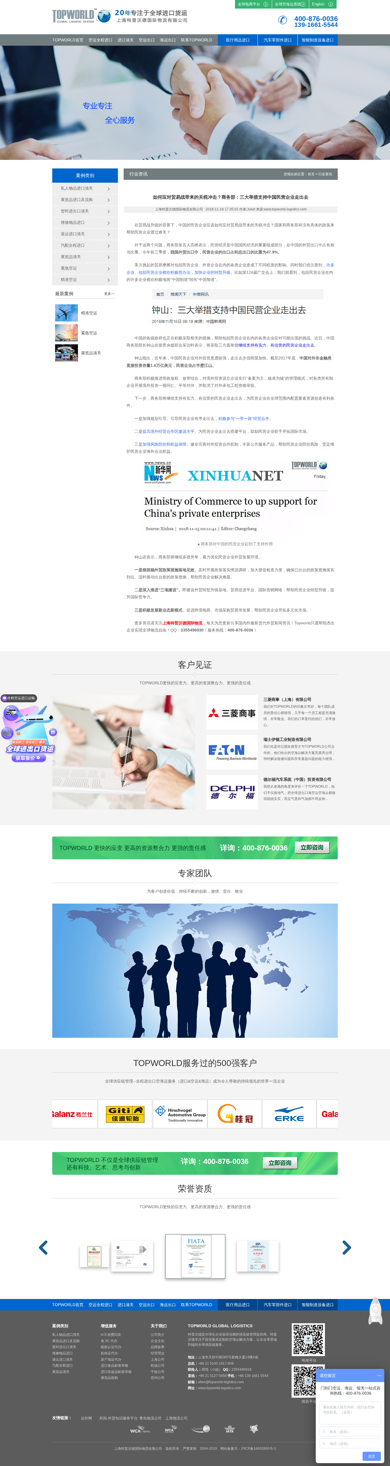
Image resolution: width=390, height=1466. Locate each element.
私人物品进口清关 (66, 1335)
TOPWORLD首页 (67, 40)
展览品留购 (109, 1378)
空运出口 (147, 40)
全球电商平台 (249, 4)
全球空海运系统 (288, 4)
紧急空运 (89, 333)
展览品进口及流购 (66, 1341)
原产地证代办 (111, 1360)
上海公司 (157, 1360)
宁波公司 (157, 1372)
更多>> (109, 294)
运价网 (86, 1418)
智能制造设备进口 (318, 40)
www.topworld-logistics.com (219, 1388)
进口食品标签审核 (114, 1366)
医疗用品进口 (238, 40)
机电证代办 (109, 1353)
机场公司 (157, 1366)
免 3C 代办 (109, 1341)
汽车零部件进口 (278, 40)
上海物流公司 (176, 1418)
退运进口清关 (62, 1360)
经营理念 (157, 1353)
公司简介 (157, 1335)
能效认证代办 (111, 1347)
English (318, 4)
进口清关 (126, 40)
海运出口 (168, 40)
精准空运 (89, 313)
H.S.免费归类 (111, 1335)
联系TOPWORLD (196, 40)
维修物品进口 (62, 1353)
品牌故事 (157, 1347)
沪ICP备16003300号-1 (258, 1449)
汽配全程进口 (62, 1366)
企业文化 (157, 1341)
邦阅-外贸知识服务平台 (118, 1418)
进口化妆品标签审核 (116, 1372)
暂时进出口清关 (64, 1347)
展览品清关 (91, 353)
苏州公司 (157, 1378)
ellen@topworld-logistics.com (221, 1382)
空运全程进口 (100, 40)
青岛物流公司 (150, 1418)
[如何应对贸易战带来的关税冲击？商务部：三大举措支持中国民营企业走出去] (96, 1126)
